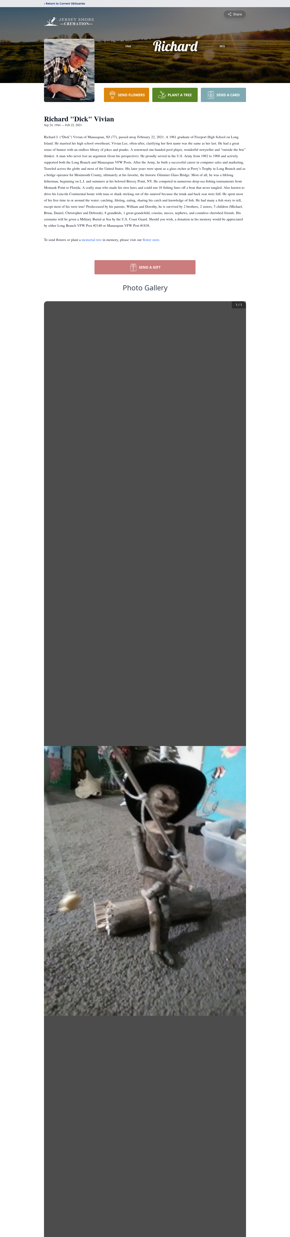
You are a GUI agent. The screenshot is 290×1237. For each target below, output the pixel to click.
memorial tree (92, 239)
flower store (151, 239)
